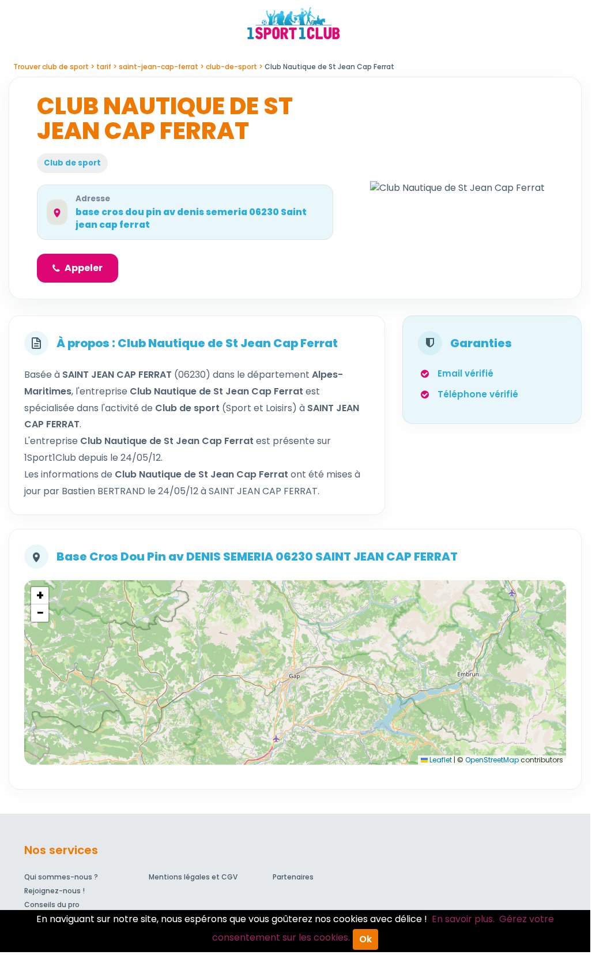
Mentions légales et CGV (193, 877)
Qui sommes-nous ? (61, 877)
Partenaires (293, 877)
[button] (39, 595)
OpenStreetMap (492, 760)
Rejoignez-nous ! (54, 891)
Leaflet (440, 760)
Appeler (84, 268)
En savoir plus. (463, 919)
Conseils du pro (52, 904)
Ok (365, 939)
